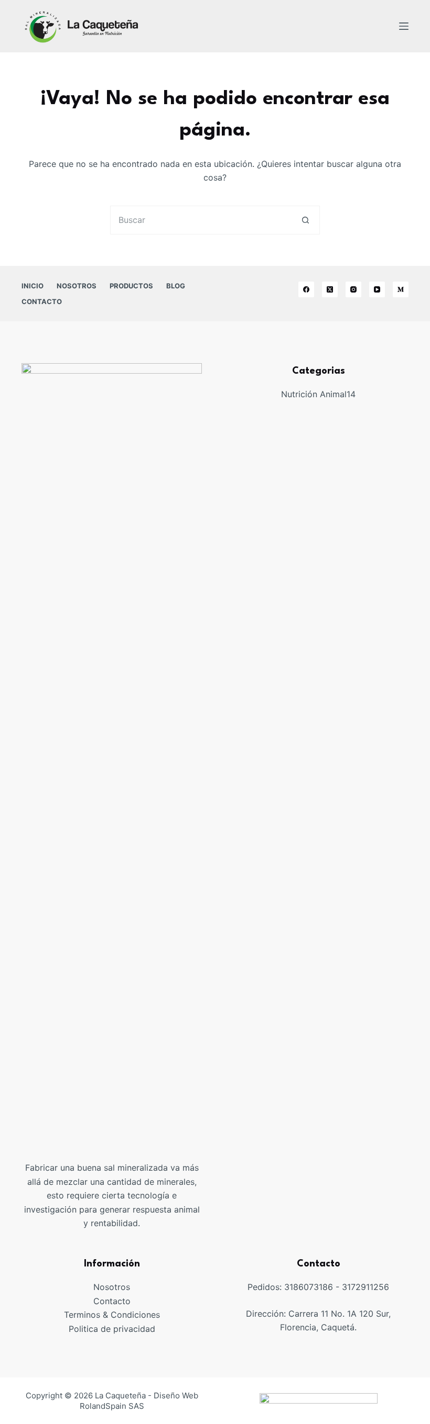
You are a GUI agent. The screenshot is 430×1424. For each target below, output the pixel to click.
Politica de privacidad (112, 1329)
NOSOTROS (76, 286)
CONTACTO (42, 301)
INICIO (33, 286)
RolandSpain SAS (112, 1406)
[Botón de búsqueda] (305, 220)
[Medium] (400, 289)
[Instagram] (353, 289)
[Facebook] (306, 289)
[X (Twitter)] (330, 289)
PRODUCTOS (131, 286)
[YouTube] (377, 289)
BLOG (175, 286)
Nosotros (111, 1287)
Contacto (112, 1301)
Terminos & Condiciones (112, 1314)
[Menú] (403, 26)
